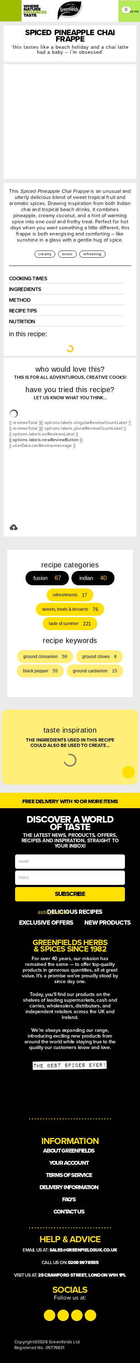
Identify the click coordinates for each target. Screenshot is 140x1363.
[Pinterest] (90, 1315)
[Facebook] (77, 1315)
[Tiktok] (63, 1315)
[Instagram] (49, 1315)
